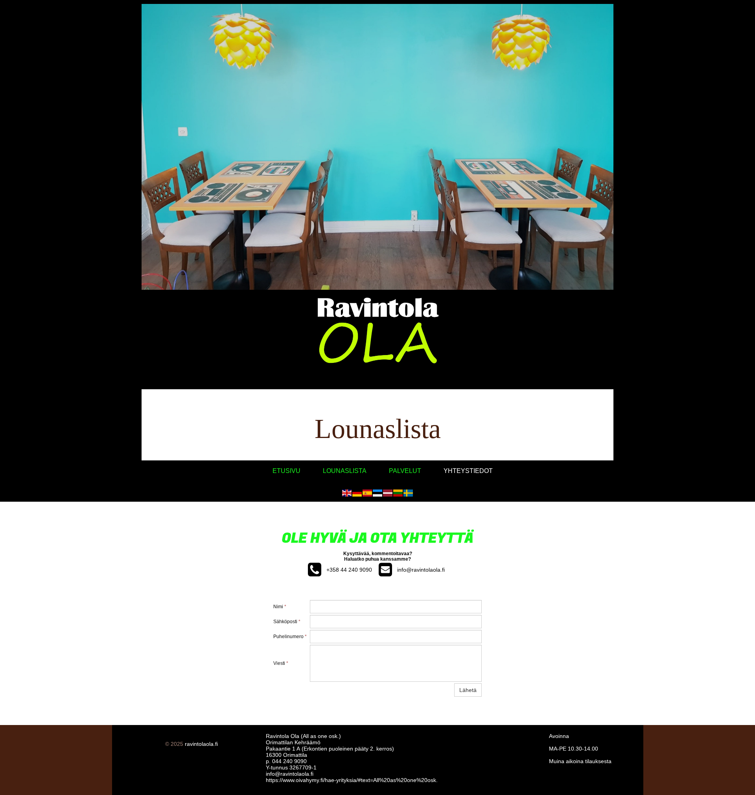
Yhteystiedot (468, 470)
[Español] (367, 492)
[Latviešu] (388, 492)
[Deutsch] (357, 492)
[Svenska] (408, 492)
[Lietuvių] (398, 492)
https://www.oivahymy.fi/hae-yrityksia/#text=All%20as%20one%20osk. (352, 780)
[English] (347, 492)
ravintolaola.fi (201, 744)
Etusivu (286, 470)
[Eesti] (377, 492)
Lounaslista (344, 470)
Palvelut (405, 470)
